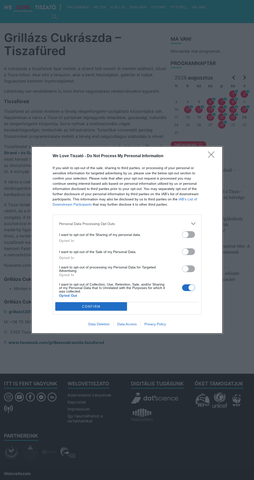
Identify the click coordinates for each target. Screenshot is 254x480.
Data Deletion (99, 324)
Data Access (127, 324)
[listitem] (127, 223)
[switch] (188, 234)
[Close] (213, 156)
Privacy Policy (155, 324)
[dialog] (127, 240)
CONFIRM (91, 306)
